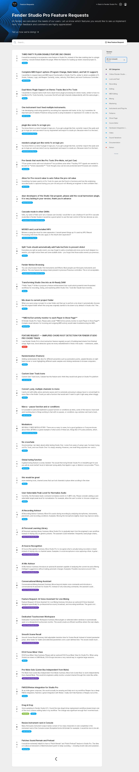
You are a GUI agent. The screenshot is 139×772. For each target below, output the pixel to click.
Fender (116, 153)
